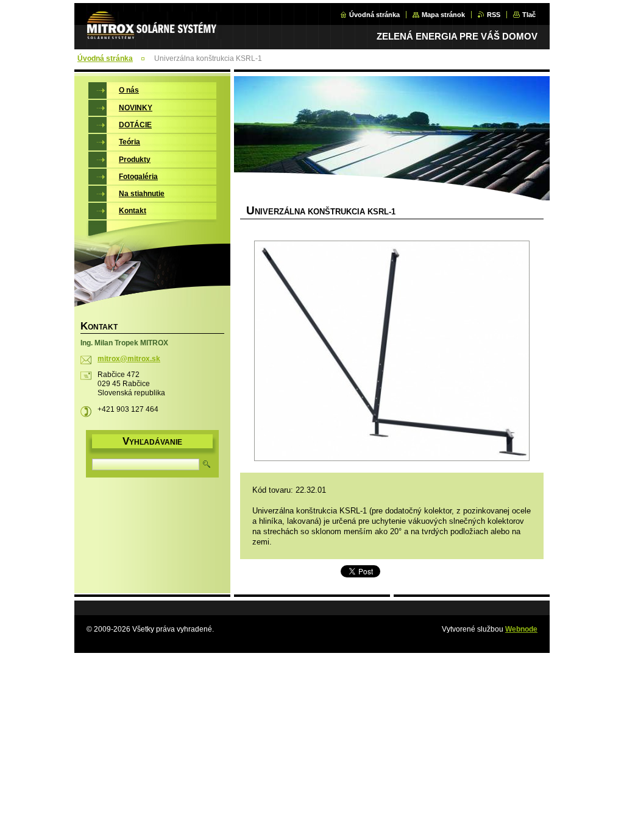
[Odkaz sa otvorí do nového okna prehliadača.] (392, 352)
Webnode (521, 629)
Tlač (529, 14)
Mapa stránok (443, 14)
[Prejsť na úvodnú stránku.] (155, 32)
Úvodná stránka (374, 14)
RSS (493, 14)
